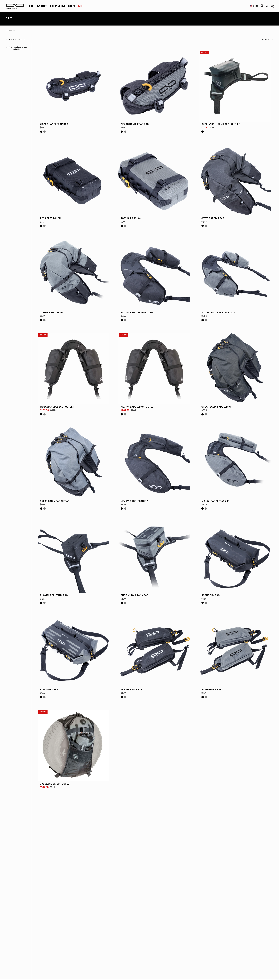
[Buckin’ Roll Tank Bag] (73, 557)
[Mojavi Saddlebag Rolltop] (154, 274)
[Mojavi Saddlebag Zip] (154, 462)
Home (7, 31)
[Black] (41, 131)
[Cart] (272, 6)
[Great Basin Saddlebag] (235, 368)
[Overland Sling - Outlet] (73, 745)
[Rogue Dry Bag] (235, 557)
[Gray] (44, 131)
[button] (31, 6)
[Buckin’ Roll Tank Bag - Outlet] (235, 86)
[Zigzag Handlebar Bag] (73, 86)
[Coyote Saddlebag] (235, 180)
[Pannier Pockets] (154, 651)
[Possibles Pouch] (73, 180)
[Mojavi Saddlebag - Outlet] (73, 368)
